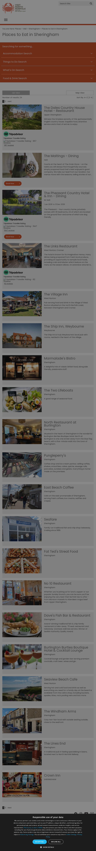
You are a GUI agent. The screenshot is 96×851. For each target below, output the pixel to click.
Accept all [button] (39, 842)
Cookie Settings (71, 834)
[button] (48, 847)
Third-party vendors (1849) (33, 828)
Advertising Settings (27, 834)
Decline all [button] (56, 842)
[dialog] (48, 832)
